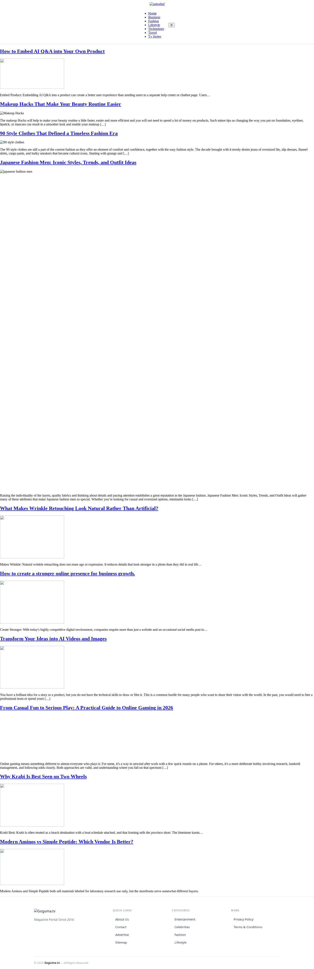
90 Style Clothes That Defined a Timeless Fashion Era (59, 133)
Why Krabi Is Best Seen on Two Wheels (43, 776)
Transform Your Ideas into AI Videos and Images (53, 638)
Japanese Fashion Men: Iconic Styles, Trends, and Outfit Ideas (68, 162)
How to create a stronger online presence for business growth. (67, 573)
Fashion (153, 21)
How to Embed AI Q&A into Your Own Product (52, 51)
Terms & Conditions (248, 927)
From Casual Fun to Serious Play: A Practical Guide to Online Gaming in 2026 (86, 707)
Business (154, 17)
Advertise (122, 935)
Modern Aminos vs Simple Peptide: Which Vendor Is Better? (66, 841)
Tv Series (154, 36)
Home (152, 13)
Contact (120, 927)
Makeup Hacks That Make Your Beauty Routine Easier (60, 104)
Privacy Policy (243, 919)
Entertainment (185, 919)
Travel (152, 32)
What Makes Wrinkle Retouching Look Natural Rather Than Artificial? (79, 508)
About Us (122, 919)
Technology (156, 29)
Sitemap (121, 942)
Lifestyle (154, 25)
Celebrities (182, 927)
